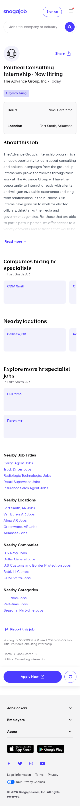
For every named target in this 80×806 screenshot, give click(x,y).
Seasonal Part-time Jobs (23, 610)
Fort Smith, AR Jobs (19, 508)
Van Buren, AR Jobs (19, 514)
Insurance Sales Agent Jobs (26, 488)
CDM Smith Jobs (17, 578)
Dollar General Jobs (20, 559)
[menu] (70, 11)
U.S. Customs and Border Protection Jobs (37, 565)
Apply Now (33, 676)
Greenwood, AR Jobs (20, 527)
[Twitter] (20, 764)
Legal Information (19, 774)
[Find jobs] (70, 27)
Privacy (53, 774)
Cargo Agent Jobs (18, 463)
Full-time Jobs (15, 598)
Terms (39, 774)
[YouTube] (42, 764)
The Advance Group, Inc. (25, 81)
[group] (16, 93)
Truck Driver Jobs (17, 469)
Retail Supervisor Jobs (22, 482)
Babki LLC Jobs (16, 572)
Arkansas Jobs (15, 533)
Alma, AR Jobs (15, 520)
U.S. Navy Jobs (15, 553)
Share (60, 53)
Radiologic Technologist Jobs (27, 475)
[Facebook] (9, 764)
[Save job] (70, 677)
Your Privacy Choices (30, 782)
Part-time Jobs (16, 604)
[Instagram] (31, 764)
